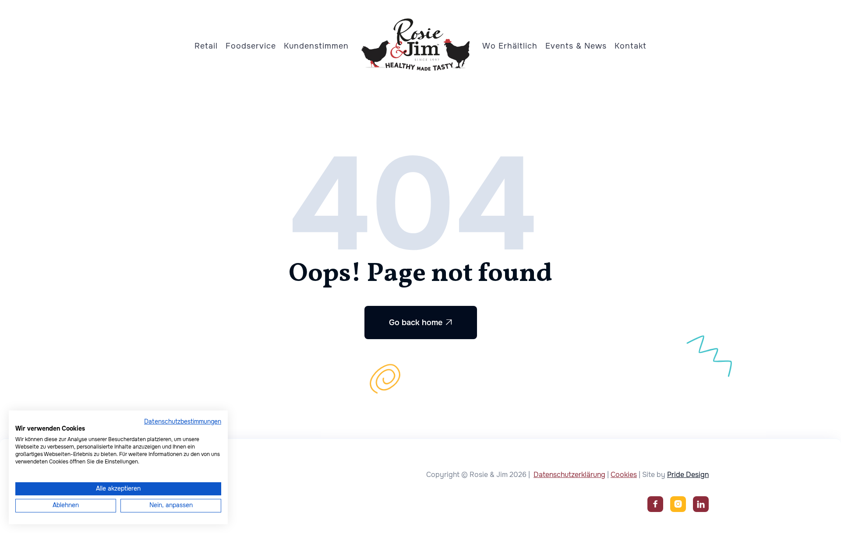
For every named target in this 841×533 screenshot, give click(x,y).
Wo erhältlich (509, 46)
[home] (415, 42)
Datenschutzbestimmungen (182, 421)
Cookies (624, 474)
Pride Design (688, 474)
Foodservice (251, 46)
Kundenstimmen (316, 46)
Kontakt (631, 46)
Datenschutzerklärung (569, 474)
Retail (206, 46)
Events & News (576, 46)
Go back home (420, 322)
